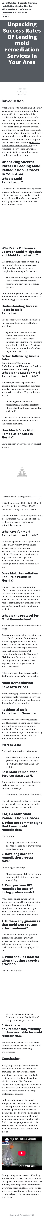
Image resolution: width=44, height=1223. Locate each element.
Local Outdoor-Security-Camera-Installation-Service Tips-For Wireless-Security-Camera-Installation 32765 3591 (20, 7)
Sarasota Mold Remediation (15, 139)
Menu (5, 16)
